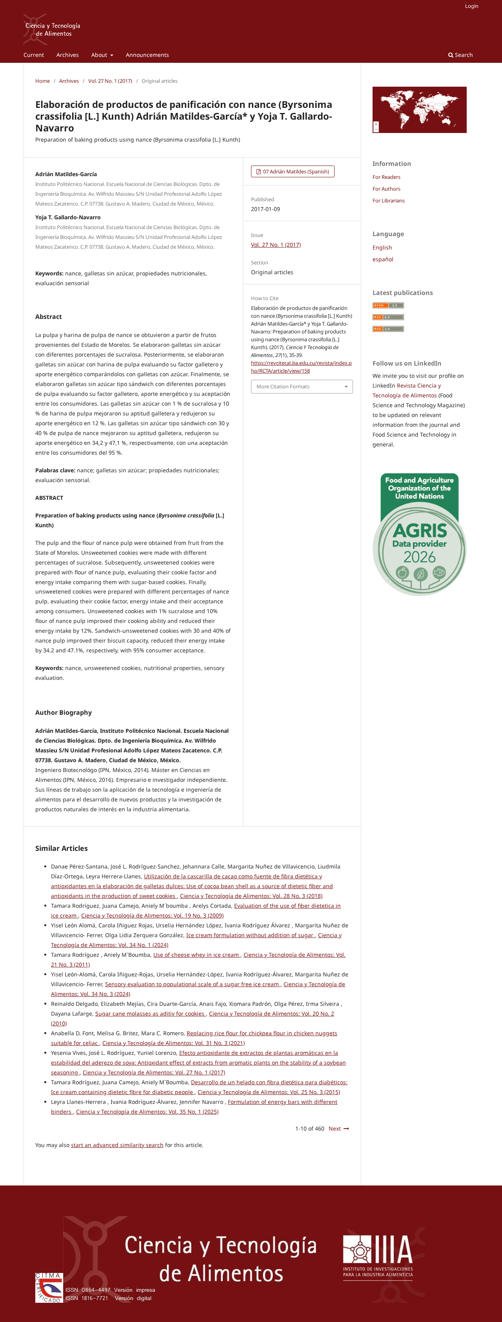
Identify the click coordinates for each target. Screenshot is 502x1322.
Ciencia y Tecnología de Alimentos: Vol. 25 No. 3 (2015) (269, 1092)
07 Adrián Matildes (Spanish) (295, 171)
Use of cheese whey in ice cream (196, 954)
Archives (67, 54)
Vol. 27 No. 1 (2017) (110, 80)
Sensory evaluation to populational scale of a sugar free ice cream (192, 984)
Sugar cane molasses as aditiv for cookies (150, 1013)
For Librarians (389, 200)
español (383, 259)
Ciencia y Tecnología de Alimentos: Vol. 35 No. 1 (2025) (147, 1111)
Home (42, 80)
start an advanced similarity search (117, 1145)
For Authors (386, 188)
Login (471, 5)
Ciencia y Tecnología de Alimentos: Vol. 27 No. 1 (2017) (154, 1072)
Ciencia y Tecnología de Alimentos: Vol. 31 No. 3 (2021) (173, 1043)
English (382, 247)
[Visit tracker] (420, 131)
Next (335, 1128)
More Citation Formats (282, 386)
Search (463, 54)
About (100, 54)
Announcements (147, 54)
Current (34, 54)
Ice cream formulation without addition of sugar (250, 935)
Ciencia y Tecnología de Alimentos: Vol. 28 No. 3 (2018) (251, 896)
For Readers (386, 176)
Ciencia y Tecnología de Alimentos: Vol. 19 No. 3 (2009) (152, 915)
